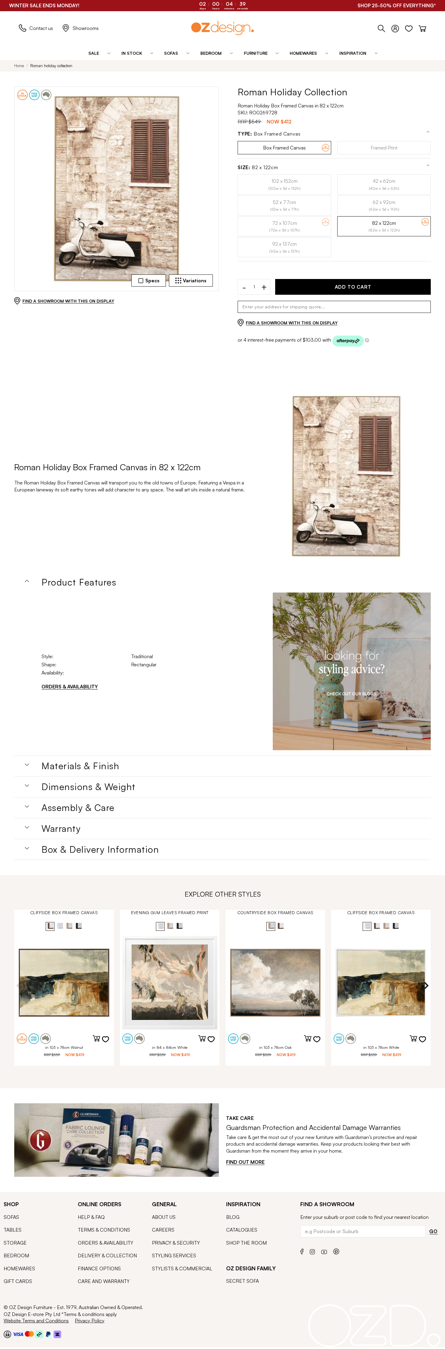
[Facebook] (302, 1251)
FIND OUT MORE (245, 1162)
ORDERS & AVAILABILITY (69, 687)
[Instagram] (312, 1251)
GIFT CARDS (18, 1281)
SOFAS (11, 1217)
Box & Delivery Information (100, 849)
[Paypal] (48, 1334)
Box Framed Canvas (269, 134)
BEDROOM (16, 1255)
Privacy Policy (89, 1321)
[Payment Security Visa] (18, 1334)
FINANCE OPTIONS (99, 1268)
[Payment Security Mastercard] (29, 1333)
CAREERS (163, 1230)
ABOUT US (164, 1217)
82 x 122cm (258, 167)
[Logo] (222, 28)
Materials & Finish (80, 765)
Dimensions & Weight (88, 786)
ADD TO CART (353, 287)
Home (19, 65)
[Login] (398, 27)
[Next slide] (426, 985)
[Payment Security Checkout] (7, 1334)
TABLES (12, 1230)
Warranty (61, 828)
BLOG (232, 1217)
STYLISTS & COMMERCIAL (182, 1268)
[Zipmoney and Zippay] (57, 1334)
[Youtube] (324, 1251)
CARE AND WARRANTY (104, 1281)
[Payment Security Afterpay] (39, 1334)
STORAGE (15, 1243)
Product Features (78, 582)
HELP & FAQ (91, 1217)
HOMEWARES (19, 1268)
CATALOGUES (241, 1230)
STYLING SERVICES (174, 1255)
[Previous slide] (19, 985)
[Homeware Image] (352, 671)
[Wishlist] (412, 27)
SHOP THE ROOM (246, 1243)
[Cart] (422, 27)
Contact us (41, 28)
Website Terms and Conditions (36, 1321)
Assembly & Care (78, 807)
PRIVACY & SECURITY (176, 1243)
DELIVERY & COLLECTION (107, 1255)
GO (433, 1231)
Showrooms (86, 28)
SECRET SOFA (242, 1281)
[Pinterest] (336, 1251)
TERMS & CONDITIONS (104, 1230)
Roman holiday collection (51, 65)
